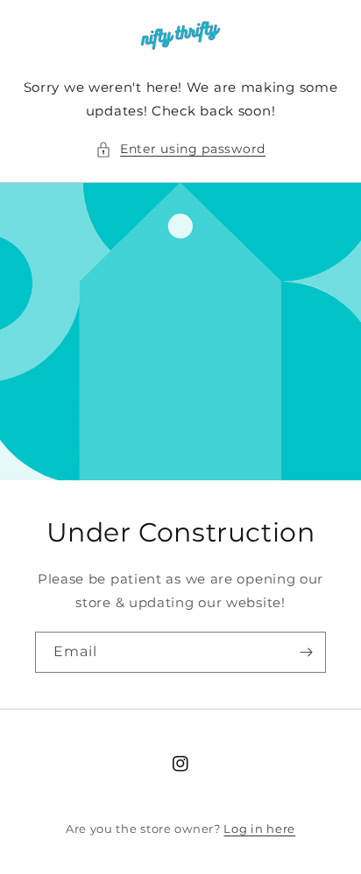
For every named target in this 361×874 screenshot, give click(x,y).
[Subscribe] (306, 652)
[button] (180, 149)
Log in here (259, 829)
